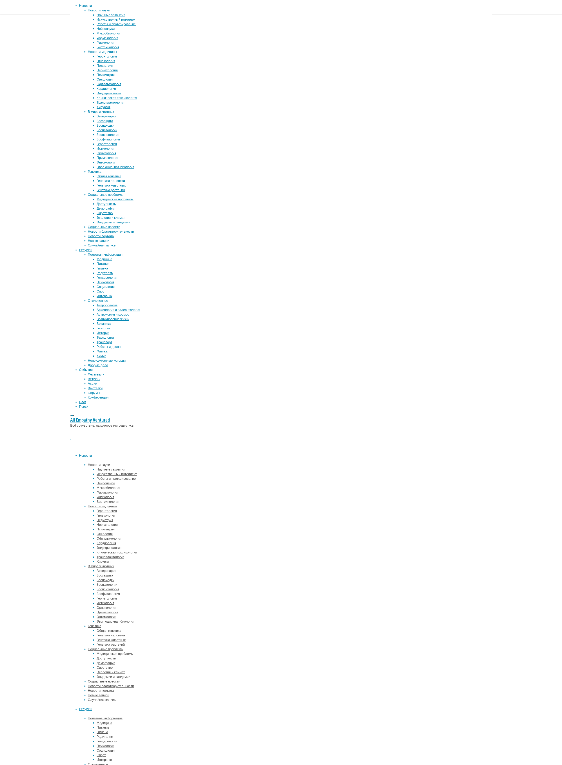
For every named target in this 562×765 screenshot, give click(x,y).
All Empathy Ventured (90, 420)
